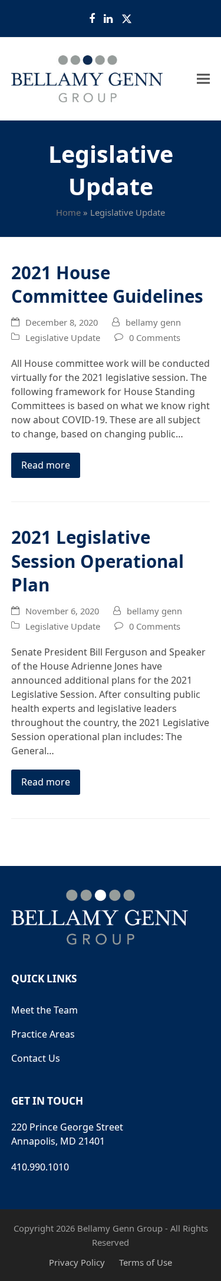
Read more (45, 465)
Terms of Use (145, 1262)
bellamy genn (153, 322)
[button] (203, 79)
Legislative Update (62, 337)
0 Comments (154, 337)
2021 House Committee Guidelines (107, 284)
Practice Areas (43, 1034)
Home (68, 212)
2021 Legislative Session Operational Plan (97, 561)
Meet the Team (44, 1010)
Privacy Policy (77, 1262)
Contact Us (35, 1058)
